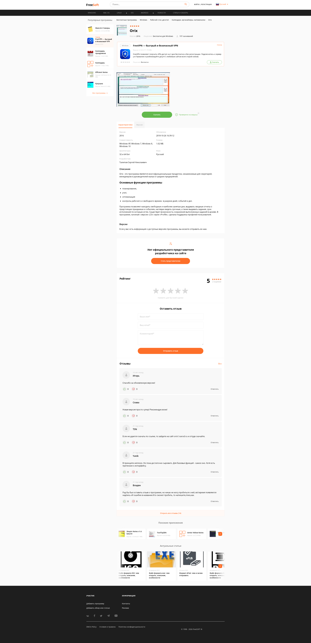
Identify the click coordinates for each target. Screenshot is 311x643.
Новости (162, 13)
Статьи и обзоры (180, 13)
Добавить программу (95, 603)
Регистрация (206, 4)
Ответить (215, 389)
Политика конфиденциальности (131, 627)
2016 (135, 36)
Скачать (156, 114)
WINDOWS (92, 13)
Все (220, 363)
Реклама (125, 608)
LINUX (119, 13)
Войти (196, 4)
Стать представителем (170, 261)
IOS (132, 13)
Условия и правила (107, 627)
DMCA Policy (91, 627)
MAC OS (106, 13)
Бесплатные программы (127, 20)
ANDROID (144, 13)
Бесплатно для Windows (163, 36)
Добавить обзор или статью (98, 608)
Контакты (126, 603)
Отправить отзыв (170, 351)
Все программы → (100, 93)
